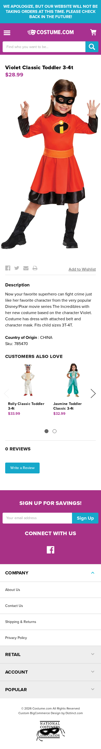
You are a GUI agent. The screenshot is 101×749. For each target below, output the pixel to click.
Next (93, 393)
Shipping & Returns (20, 622)
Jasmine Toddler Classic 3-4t (67, 406)
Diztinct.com (74, 713)
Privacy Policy (16, 638)
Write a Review (22, 468)
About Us (12, 590)
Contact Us (14, 606)
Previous (6, 393)
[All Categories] (7, 32)
